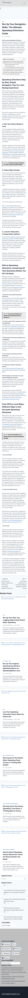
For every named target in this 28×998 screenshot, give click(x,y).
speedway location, (7, 283)
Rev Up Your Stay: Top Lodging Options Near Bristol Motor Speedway (14, 620)
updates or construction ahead (13, 154)
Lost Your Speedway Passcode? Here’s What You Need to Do (13, 714)
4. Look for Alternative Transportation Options (14, 67)
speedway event (6, 116)
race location (5, 381)
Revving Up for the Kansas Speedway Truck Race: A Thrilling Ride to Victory (13, 808)
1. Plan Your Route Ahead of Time (11, 64)
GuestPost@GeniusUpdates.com (11, 994)
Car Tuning (5, 661)
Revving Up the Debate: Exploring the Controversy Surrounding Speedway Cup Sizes (7, 583)
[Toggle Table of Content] (23, 59)
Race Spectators (10, 755)
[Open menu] (24, 3)
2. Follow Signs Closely (9, 65)
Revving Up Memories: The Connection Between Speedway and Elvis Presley (21, 583)
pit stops (4, 346)
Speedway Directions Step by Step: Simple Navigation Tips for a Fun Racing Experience (13, 62)
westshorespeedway (8, 625)
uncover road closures (13, 551)
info (3, 21)
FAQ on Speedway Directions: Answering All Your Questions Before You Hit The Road (13, 69)
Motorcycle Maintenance (12, 803)
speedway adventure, (19, 287)
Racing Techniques (10, 849)
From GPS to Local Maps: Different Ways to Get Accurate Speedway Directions (13, 73)
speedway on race (7, 207)
